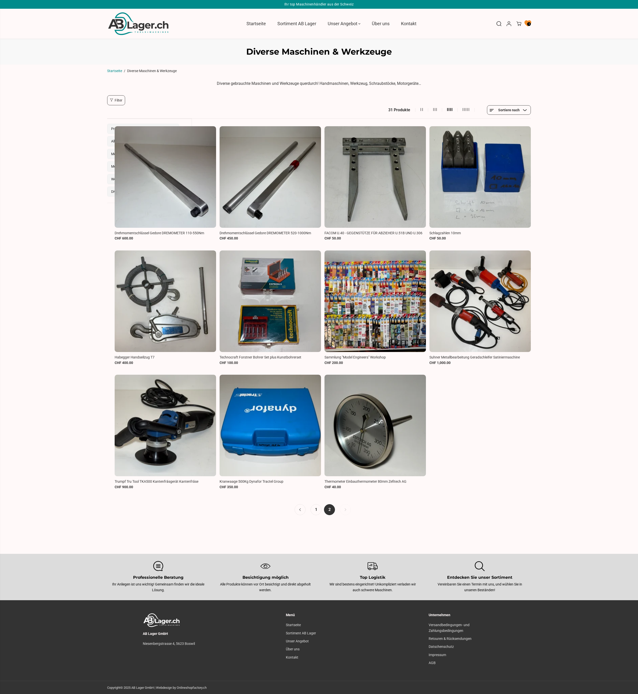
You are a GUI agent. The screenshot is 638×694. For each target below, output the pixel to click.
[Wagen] (518, 23)
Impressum (437, 655)
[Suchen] (498, 23)
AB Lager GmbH (142, 688)
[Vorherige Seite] (300, 509)
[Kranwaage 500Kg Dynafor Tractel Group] (270, 425)
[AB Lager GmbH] (138, 24)
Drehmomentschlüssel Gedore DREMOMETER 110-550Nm (159, 233)
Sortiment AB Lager (296, 23)
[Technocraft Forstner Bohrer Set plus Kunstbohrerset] (270, 301)
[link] (176, 620)
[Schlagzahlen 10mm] (480, 177)
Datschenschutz (441, 647)
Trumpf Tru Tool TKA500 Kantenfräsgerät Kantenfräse (156, 481)
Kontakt (408, 23)
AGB (432, 663)
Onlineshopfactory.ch (192, 688)
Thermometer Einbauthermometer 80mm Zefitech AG (365, 481)
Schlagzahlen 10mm (445, 233)
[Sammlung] (375, 301)
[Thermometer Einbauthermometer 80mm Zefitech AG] (375, 425)
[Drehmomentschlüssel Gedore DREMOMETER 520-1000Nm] (270, 177)
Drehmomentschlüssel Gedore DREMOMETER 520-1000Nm (265, 233)
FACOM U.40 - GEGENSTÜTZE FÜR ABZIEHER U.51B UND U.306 (373, 233)
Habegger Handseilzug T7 (135, 357)
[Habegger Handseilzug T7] (165, 301)
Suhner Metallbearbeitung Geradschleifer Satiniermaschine (474, 357)
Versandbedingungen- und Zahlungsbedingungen (449, 627)
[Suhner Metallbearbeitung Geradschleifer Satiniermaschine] (480, 301)
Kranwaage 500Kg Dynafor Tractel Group (251, 481)
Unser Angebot (343, 23)
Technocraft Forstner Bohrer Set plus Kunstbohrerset (260, 357)
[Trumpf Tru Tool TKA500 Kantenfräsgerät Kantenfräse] (165, 425)
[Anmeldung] (508, 23)
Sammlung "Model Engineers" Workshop (355, 357)
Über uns (381, 23)
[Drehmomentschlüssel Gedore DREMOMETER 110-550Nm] (165, 177)
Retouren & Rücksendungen (450, 639)
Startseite (256, 23)
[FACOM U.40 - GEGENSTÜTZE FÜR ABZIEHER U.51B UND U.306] (375, 177)
